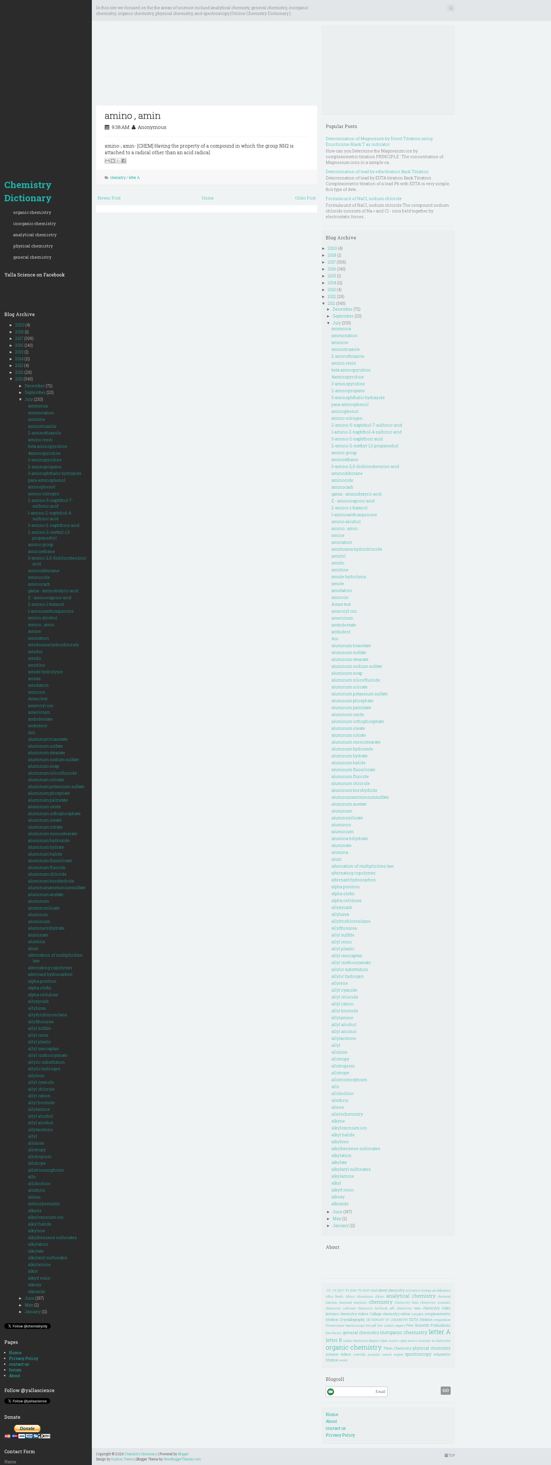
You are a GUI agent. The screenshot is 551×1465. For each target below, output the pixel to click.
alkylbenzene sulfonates (52, 1237)
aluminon (38, 914)
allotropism (39, 1156)
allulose (36, 1143)
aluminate (38, 935)
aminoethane (41, 551)
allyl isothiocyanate (47, 1055)
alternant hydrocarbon (50, 974)
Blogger (183, 1454)
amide (34, 678)
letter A (134, 177)
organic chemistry (32, 212)
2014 (19, 358)
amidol (35, 651)
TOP (451, 1455)
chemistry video (409, 1308)
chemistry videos (354, 1313)
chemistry (118, 177)
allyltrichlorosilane (47, 1014)
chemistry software (341, 1308)
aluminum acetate (45, 894)
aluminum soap (43, 766)
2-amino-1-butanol (46, 604)
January (33, 1311)
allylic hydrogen (44, 1068)
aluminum (38, 901)
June (30, 1298)
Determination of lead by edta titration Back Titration (377, 171)
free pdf (371, 1325)
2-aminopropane (44, 466)
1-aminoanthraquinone (51, 611)
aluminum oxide (44, 806)
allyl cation (39, 1095)
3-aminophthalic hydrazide (55, 473)
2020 (20, 325)
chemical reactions (353, 1302)
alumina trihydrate (46, 928)
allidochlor (39, 1183)
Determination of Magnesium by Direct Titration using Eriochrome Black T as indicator (379, 141)
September (35, 392)
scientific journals (366, 1354)
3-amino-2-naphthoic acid (53, 525)
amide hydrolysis (45, 671)
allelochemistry (44, 1203)
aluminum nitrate (45, 827)
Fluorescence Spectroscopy (345, 1325)
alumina (36, 941)
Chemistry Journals (435, 1302)
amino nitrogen (43, 493)
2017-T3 (343, 1290)
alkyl (33, 1271)
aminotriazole (42, 426)
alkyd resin (39, 1278)
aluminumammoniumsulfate (57, 887)
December (35, 385)
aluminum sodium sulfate (53, 759)
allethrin (36, 1190)
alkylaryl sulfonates (47, 1257)
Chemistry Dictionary (28, 191)
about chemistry (392, 1290)
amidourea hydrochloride (53, 644)
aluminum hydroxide (49, 840)
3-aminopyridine (45, 459)
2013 (19, 365)
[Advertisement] (46, 86)
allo (32, 1176)
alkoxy (34, 1284)
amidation (38, 685)
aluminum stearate (46, 752)
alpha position (42, 981)
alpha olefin (39, 987)
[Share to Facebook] (124, 161)
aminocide (39, 577)
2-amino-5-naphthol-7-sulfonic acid (50, 503)
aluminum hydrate (46, 847)
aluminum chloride (47, 874)
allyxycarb (38, 1001)
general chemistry (32, 257)
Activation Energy (418, 1290)
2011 (19, 379)
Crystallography (352, 1319)
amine (34, 631)
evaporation (442, 1319)
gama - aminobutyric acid (53, 590)
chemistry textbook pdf (376, 1308)
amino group (40, 544)
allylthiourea (40, 1021)
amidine (36, 665)
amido (34, 658)
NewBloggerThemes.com (182, 1459)
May (29, 1305)
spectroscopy (418, 1354)
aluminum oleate (45, 820)
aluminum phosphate (49, 793)
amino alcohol (42, 617)
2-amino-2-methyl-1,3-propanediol (49, 535)
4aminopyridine (44, 453)
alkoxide (36, 1291)
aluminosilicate (44, 908)
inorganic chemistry (34, 223)
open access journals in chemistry (425, 1340)
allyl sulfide (39, 1028)
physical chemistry (33, 246)
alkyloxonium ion (46, 1217)
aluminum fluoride (46, 867)
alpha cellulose (43, 994)
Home (15, 1352)
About (14, 1375)
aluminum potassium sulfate (56, 786)
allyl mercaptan (43, 1048)
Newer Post (109, 198)
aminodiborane (43, 570)
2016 (19, 345)
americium (39, 712)
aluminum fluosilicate (50, 860)
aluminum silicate (46, 779)
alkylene (36, 1230)
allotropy (37, 1149)
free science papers (391, 1325)
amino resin (40, 439)
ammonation (41, 412)
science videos (338, 1354)
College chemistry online (390, 1313)
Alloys (350, 1296)
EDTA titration (420, 1319)
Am (31, 732)
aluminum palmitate (48, 800)
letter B (334, 1340)
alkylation (38, 1244)
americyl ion (41, 705)
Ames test (37, 698)
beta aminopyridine (47, 446)
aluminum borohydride (51, 881)
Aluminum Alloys (370, 1296)
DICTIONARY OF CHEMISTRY (387, 1319)
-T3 (328, 1290)
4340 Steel (369, 1290)
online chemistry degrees (361, 1340)
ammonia (38, 406)
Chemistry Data (406, 1302)
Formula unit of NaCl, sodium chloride (364, 198)
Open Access (390, 1340)
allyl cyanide (41, 1082)
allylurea (37, 1008)
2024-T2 (355, 1290)
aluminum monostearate (52, 833)
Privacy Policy (23, 1358)
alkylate (36, 1251)
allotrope (37, 1163)
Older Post (305, 198)
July (29, 399)
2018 (20, 331)
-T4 (334, 1290)
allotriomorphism (46, 1170)
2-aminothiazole (44, 433)
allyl (32, 1136)
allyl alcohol (40, 1116)
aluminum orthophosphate (54, 813)
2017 (19, 338)
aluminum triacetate (48, 739)
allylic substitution (46, 1062)
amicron (36, 692)
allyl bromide (41, 1102)
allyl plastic (39, 1041)
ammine (36, 419)
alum (33, 948)
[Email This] (107, 161)
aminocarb (39, 584)
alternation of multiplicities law (362, 866)
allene (34, 1197)
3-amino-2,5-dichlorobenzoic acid (365, 466)
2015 (19, 352)
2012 (19, 372)
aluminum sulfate (45, 746)
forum (15, 1370)
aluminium (39, 921)
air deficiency (441, 1290)
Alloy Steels (335, 1296)
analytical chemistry (35, 234)
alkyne (35, 1210)
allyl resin (38, 1035)
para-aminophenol (46, 480)
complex (417, 1314)
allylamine (39, 1109)
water (343, 1360)
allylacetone (40, 1129)
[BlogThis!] (113, 161)
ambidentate (40, 719)
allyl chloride (41, 1089)
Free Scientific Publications (428, 1325)
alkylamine (39, 1264)
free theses (334, 1333)
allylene (36, 1075)
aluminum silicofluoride (52, 773)
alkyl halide (39, 1224)
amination (38, 638)
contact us (19, 1364)
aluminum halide (45, 854)
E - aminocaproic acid (49, 597)
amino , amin (41, 624)
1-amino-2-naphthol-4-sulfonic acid (50, 515)
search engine (392, 1354)
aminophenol (41, 486)
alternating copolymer (50, 967)
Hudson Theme (122, 1459)
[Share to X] (118, 161)
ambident (37, 725)
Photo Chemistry (397, 1348)
